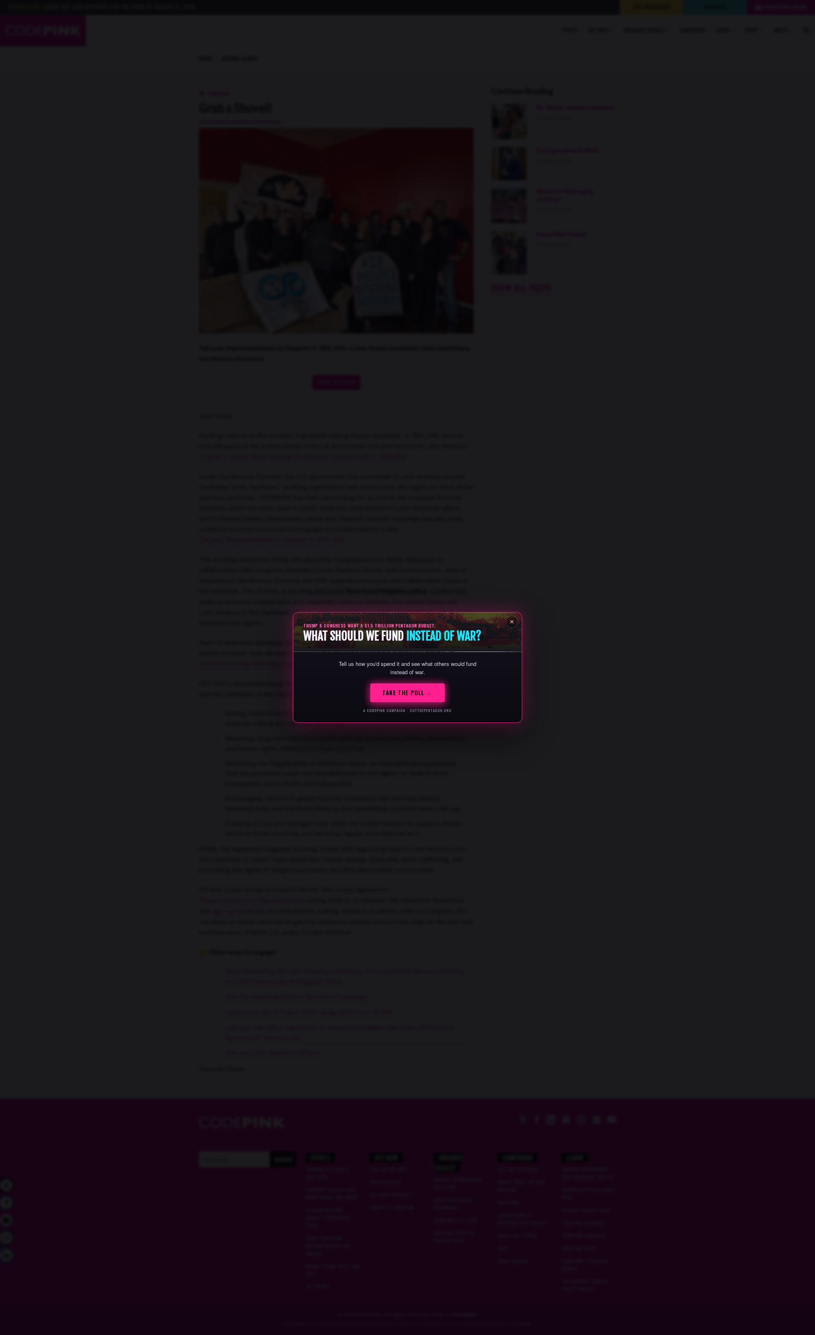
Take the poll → (407, 692)
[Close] (512, 622)
